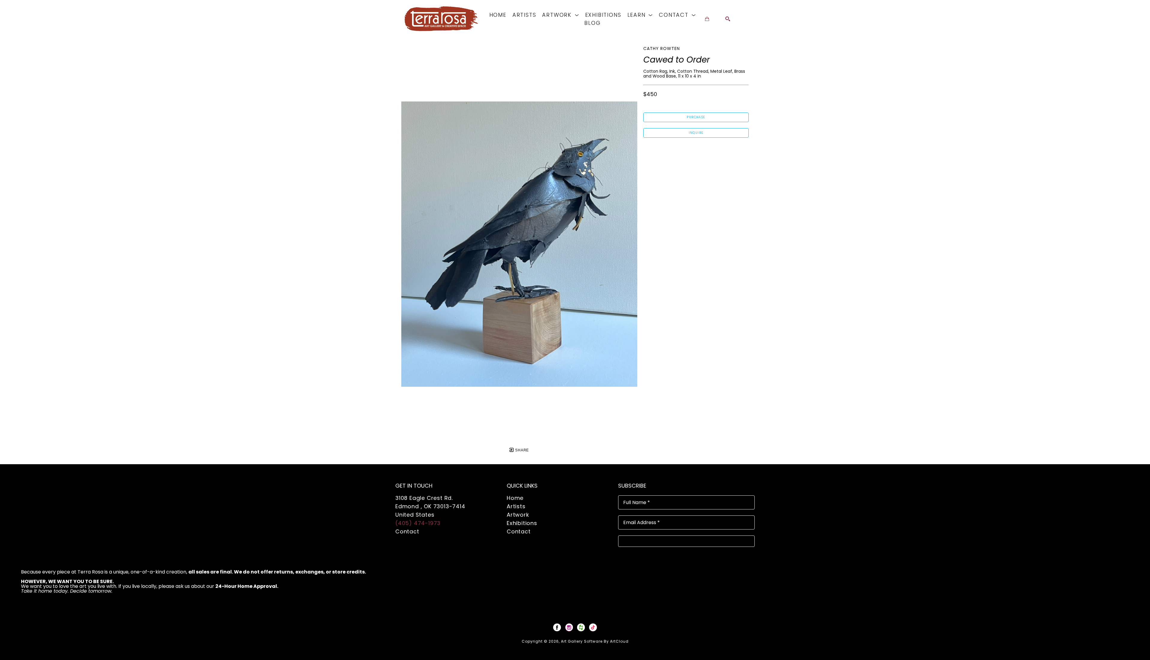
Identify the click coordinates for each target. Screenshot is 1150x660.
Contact (407, 531)
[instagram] (569, 627)
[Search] (727, 18)
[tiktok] (593, 627)
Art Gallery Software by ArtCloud (595, 641)
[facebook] (557, 627)
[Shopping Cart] (707, 18)
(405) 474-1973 (418, 523)
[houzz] (581, 627)
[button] (560, 15)
